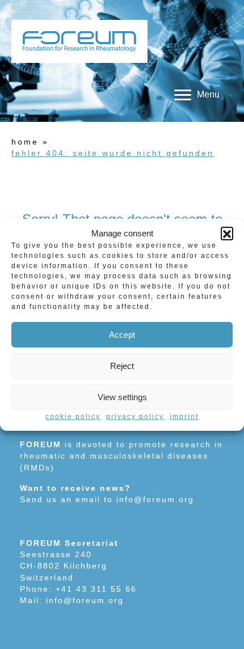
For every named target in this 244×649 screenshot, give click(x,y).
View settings (122, 397)
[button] (227, 233)
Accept (122, 335)
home (25, 141)
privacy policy (135, 417)
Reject (122, 366)
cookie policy (72, 417)
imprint (184, 417)
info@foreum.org (155, 499)
